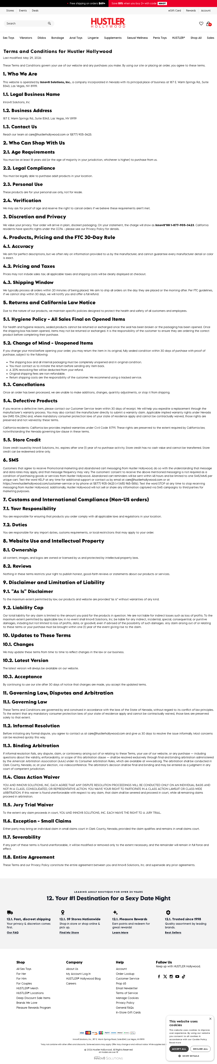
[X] (165, 976)
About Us (72, 968)
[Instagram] (171, 976)
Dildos (42, 37)
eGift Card (174, 10)
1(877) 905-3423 (80, 134)
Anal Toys (75, 37)
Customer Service (127, 978)
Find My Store (69, 932)
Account (206, 10)
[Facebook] (159, 976)
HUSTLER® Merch (27, 988)
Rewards (191, 10)
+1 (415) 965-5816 (126, 483)
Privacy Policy (125, 1002)
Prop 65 (121, 983)
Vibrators (26, 37)
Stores (10, 10)
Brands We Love (26, 1002)
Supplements (113, 37)
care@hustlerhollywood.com (47, 134)
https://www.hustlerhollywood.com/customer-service (37, 483)
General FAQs (125, 1007)
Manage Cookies (127, 998)
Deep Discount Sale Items (33, 998)
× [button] (210, 1019)
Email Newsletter (127, 988)
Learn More (120, 932)
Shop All (196, 37)
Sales (210, 37)
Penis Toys (160, 37)
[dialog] (190, 1038)
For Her (21, 973)
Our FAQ (12, 932)
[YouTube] (177, 976)
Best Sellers (173, 932)
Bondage (57, 37)
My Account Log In (78, 973)
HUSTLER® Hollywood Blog (83, 978)
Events (23, 10)
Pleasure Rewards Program (33, 1007)
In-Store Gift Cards (128, 1012)
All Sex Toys (23, 968)
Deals (35, 10)
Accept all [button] (179, 1049)
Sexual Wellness (137, 37)
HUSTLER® (178, 37)
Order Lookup (125, 973)
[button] (190, 1056)
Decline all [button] (200, 1049)
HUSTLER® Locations (30, 993)
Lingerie (93, 37)
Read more (175, 1042)
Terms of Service (127, 993)
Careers (71, 983)
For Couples (24, 983)
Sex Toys (8, 37)
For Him (21, 978)
